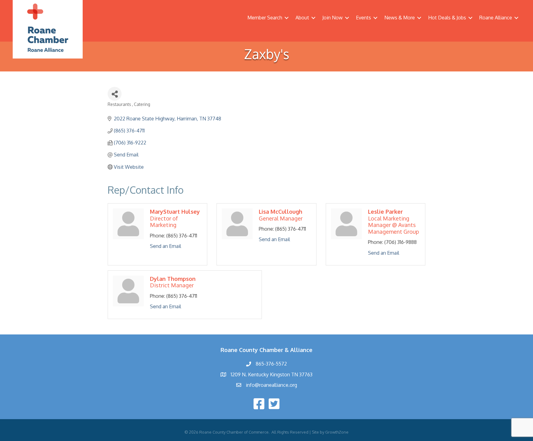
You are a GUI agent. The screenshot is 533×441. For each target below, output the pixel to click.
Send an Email (165, 246)
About (302, 17)
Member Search (264, 17)
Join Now (332, 17)
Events (363, 17)
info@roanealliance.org (271, 385)
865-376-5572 (271, 364)
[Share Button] (115, 94)
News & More (399, 17)
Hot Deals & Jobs (447, 17)
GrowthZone (337, 432)
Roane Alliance (495, 17)
